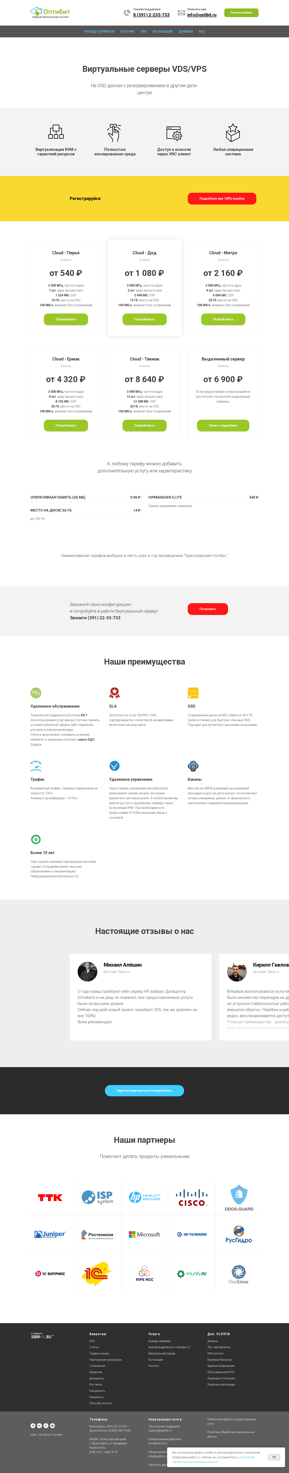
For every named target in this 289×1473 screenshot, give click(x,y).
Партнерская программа (105, 1359)
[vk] (39, 1425)
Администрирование (220, 1365)
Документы (96, 1378)
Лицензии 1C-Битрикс (221, 1378)
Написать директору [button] (161, 1464)
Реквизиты (96, 1397)
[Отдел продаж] (52, 1425)
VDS (144, 31)
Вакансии (95, 1372)
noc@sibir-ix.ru (157, 1443)
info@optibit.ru (157, 1456)
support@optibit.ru (160, 1430)
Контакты (95, 1384)
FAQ (202, 31)
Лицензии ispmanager (221, 1384)
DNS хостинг (215, 1353)
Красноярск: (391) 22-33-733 (107, 1426)
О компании (97, 1365)
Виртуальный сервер (161, 1353)
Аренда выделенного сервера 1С (169, 1347)
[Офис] (32, 1425)
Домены (186, 31)
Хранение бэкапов (219, 1359)
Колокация (163, 31)
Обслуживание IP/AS (221, 1372)
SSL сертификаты (218, 1347)
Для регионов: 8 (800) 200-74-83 (110, 1430)
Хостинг (127, 31)
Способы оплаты (100, 1403)
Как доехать (97, 1390)
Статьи (94, 1347)
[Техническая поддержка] (45, 1425)
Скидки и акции (99, 1353)
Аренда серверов (99, 31)
